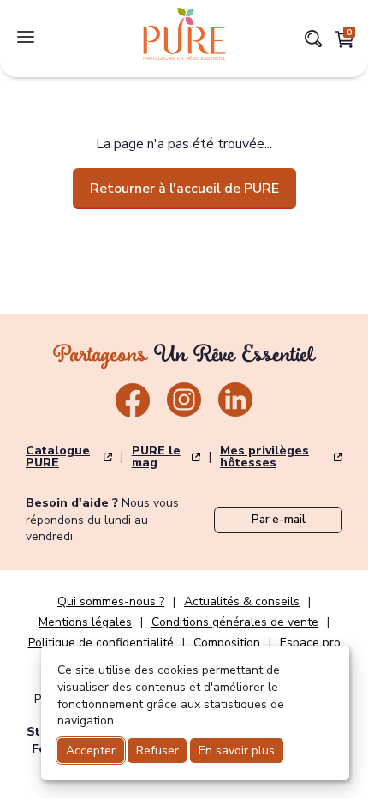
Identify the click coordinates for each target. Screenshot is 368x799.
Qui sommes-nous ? (110, 602)
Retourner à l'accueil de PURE (184, 188)
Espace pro (310, 643)
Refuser (157, 750)
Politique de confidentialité (101, 643)
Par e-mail (279, 519)
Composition (226, 643)
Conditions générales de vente (234, 622)
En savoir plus (237, 750)
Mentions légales (85, 622)
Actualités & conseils (242, 602)
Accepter (91, 750)
